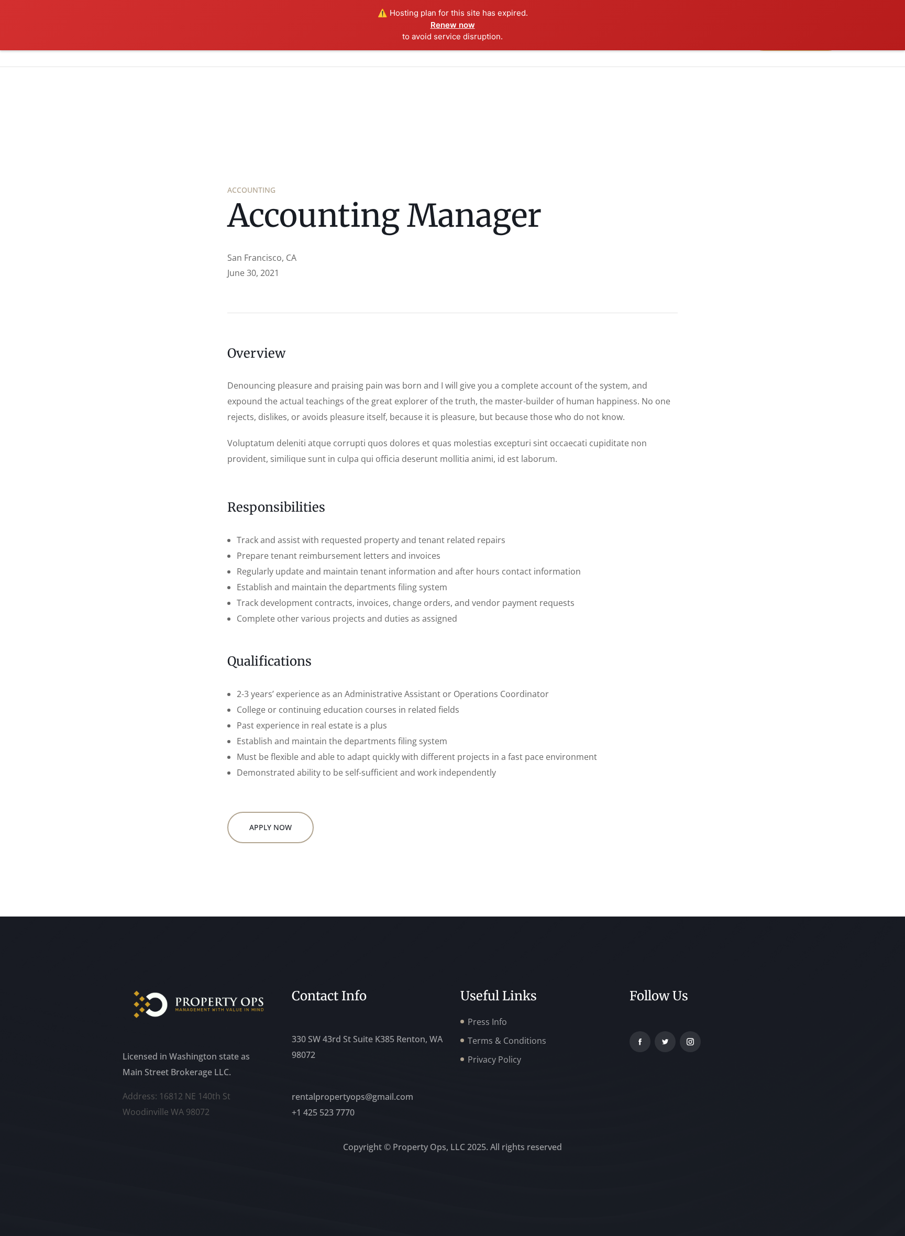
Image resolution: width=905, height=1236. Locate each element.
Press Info (487, 1022)
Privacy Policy (494, 1059)
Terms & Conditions (507, 1040)
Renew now (453, 25)
